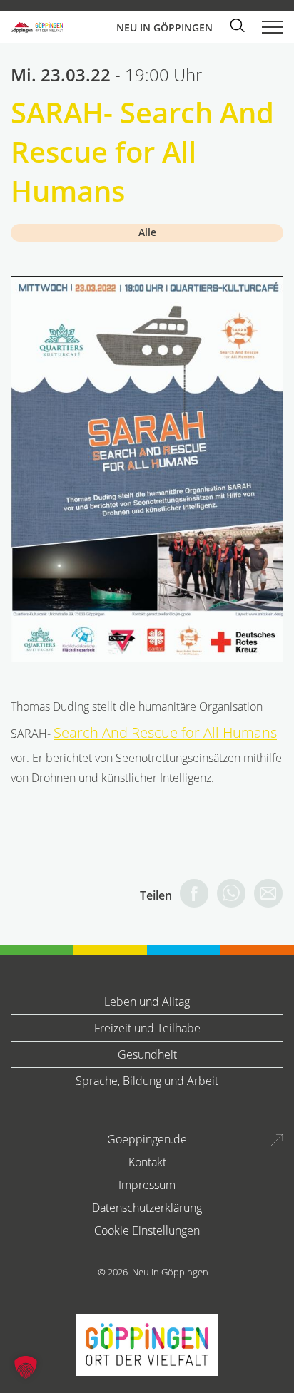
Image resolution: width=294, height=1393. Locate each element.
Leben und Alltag (147, 1001)
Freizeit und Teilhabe (147, 1028)
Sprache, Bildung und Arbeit (147, 1080)
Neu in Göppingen (170, 1271)
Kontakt (147, 1162)
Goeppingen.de (147, 1139)
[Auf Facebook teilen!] (190, 895)
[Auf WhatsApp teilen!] (227, 895)
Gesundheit (147, 1054)
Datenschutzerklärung (147, 1207)
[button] (25, 1367)
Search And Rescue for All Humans (165, 732)
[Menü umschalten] (272, 24)
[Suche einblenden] (237, 26)
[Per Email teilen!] (264, 895)
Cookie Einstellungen (147, 1230)
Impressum (147, 1185)
